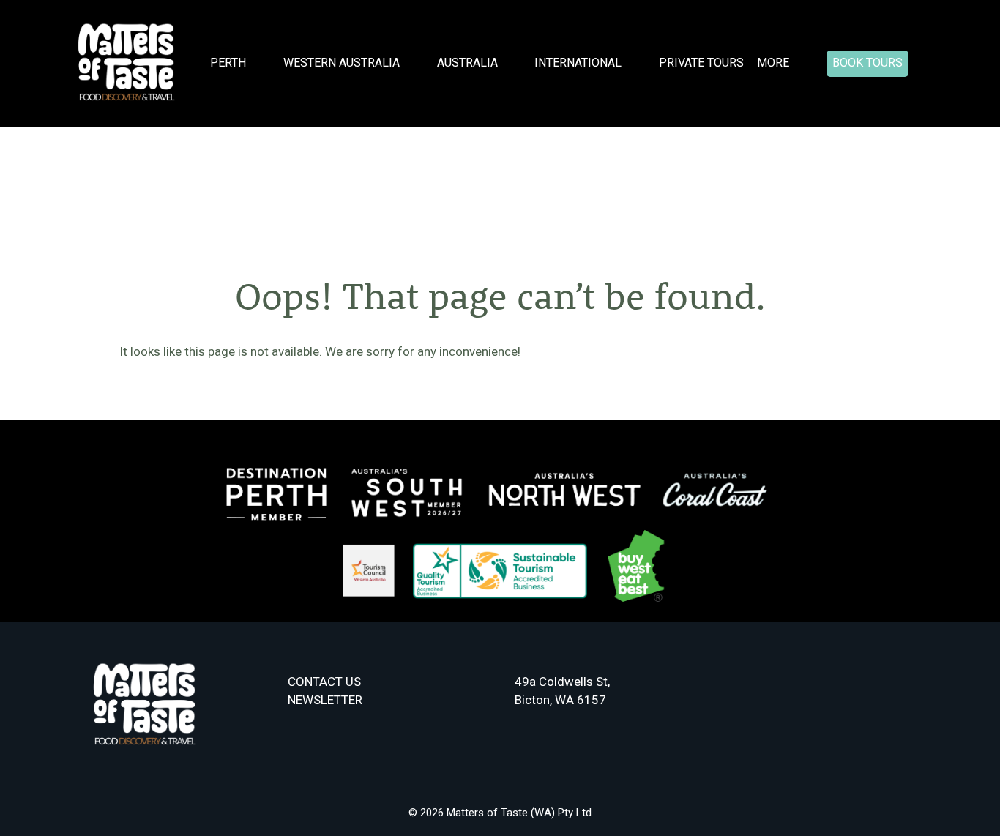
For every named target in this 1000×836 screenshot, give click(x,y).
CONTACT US (324, 681)
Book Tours (867, 63)
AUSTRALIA (467, 63)
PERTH (228, 63)
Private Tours (701, 63)
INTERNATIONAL (578, 63)
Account (930, 64)
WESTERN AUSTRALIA (341, 63)
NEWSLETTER (325, 700)
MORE (773, 63)
